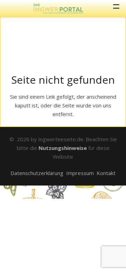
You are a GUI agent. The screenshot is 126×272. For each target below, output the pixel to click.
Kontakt (106, 172)
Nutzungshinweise (62, 147)
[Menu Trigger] (116, 6)
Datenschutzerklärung (36, 172)
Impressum (80, 172)
